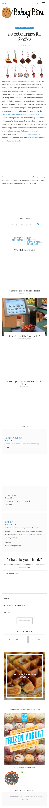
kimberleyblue (13, 437)
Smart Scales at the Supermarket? (24, 336)
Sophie (9, 521)
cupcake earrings (9, 114)
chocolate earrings (36, 114)
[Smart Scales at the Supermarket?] (24, 317)
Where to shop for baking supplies (24, 290)
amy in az (10, 494)
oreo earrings (31, 134)
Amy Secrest (11, 108)
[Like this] (36, 224)
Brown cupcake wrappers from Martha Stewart (24, 382)
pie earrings (21, 114)
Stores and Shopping (24, 28)
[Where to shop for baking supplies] (24, 271)
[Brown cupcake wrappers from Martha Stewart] (24, 362)
